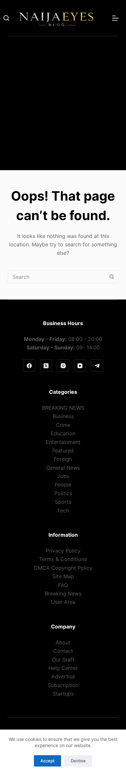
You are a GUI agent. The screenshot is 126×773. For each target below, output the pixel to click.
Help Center (63, 668)
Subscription (63, 685)
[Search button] (111, 276)
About (63, 642)
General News (63, 467)
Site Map (63, 576)
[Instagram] (63, 365)
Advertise (63, 676)
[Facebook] (29, 365)
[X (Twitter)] (46, 365)
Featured (63, 450)
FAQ (63, 585)
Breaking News (63, 593)
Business (63, 416)
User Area (63, 602)
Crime (63, 425)
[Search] (6, 18)
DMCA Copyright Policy (63, 568)
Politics (63, 493)
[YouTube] (80, 365)
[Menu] (115, 18)
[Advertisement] (63, 107)
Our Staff (63, 659)
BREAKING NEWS (63, 407)
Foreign (63, 459)
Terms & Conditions (63, 559)
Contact (63, 651)
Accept (47, 760)
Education (63, 433)
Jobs (63, 476)
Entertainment (63, 442)
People (63, 484)
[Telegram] (97, 365)
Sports (63, 501)
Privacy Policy (63, 550)
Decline (78, 760)
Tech (63, 510)
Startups (63, 693)
